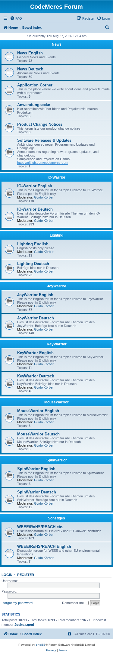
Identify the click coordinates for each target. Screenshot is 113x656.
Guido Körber (44, 197)
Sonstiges (56, 518)
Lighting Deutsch (33, 263)
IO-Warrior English (34, 186)
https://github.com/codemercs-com (42, 162)
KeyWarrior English (35, 353)
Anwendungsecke (33, 104)
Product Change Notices (39, 124)
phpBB (41, 644)
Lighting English (33, 244)
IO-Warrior (56, 177)
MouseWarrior (56, 402)
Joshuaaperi (24, 624)
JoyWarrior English (35, 294)
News (56, 44)
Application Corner (34, 85)
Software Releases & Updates (44, 140)
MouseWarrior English (38, 411)
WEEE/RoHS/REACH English (44, 546)
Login (7, 575)
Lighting (56, 235)
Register (25, 575)
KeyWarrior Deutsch (35, 376)
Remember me (73, 603)
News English (30, 53)
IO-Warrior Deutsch (35, 209)
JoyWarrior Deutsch (35, 318)
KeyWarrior (57, 344)
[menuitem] (16, 18)
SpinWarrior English (36, 469)
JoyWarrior (56, 286)
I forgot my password (17, 603)
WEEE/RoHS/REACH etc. (40, 527)
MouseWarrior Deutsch (38, 434)
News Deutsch (30, 69)
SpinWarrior (56, 460)
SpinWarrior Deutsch (36, 492)
